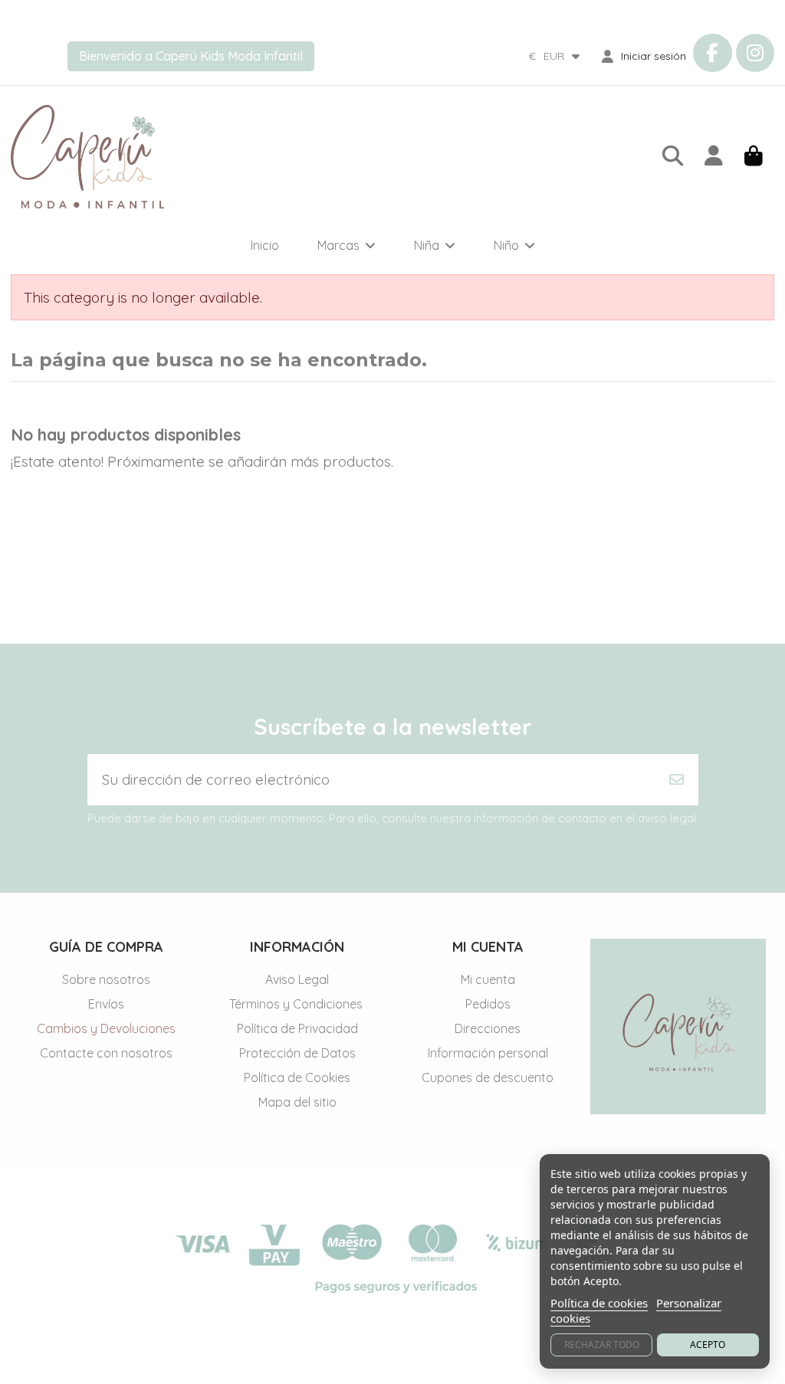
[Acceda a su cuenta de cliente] (714, 157)
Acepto (707, 1344)
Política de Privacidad (297, 1028)
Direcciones (488, 1028)
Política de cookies (599, 1302)
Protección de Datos (297, 1053)
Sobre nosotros (106, 979)
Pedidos (488, 1004)
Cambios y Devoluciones (106, 1028)
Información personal (488, 1053)
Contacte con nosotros (106, 1053)
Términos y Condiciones (297, 1004)
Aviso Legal (297, 979)
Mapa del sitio (297, 1102)
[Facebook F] (712, 53)
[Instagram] (755, 53)
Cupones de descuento (487, 1077)
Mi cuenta (488, 979)
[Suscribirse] (676, 779)
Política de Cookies (297, 1077)
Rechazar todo (601, 1344)
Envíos (106, 1004)
